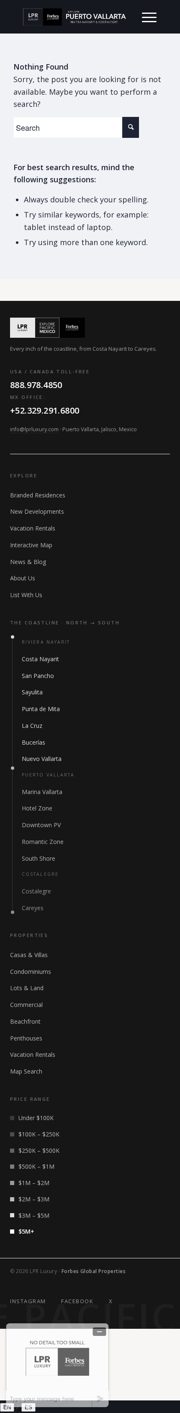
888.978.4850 (36, 385)
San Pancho (38, 676)
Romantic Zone (43, 842)
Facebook (77, 1301)
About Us (22, 578)
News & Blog (28, 562)
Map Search (26, 1071)
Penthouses (26, 1038)
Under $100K (36, 1118)
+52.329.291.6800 (44, 410)
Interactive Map (31, 545)
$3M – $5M (33, 1215)
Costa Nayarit (40, 659)
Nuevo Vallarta (42, 759)
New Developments (37, 511)
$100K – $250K (38, 1134)
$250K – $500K (38, 1150)
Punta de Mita (41, 709)
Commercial (26, 1005)
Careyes (33, 908)
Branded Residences (37, 495)
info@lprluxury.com (34, 429)
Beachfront (25, 1021)
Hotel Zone (37, 808)
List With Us (26, 595)
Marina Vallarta (42, 792)
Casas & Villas (29, 955)
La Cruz (32, 726)
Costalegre (36, 891)
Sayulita (32, 692)
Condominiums (30, 972)
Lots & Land (27, 988)
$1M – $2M (33, 1183)
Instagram (28, 1301)
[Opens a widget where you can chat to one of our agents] (57, 1365)
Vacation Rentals (32, 528)
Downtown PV (41, 825)
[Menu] (149, 17)
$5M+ (26, 1231)
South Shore (38, 858)
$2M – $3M (33, 1199)
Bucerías (33, 742)
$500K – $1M (36, 1166)
